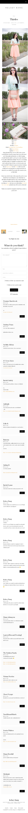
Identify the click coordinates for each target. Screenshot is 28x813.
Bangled (16, 145)
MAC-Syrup (15, 150)
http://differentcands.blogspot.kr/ (10, 761)
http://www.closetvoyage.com (9, 701)
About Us (6, 808)
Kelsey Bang (7, 22)
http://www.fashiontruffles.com (9, 681)
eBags (8, 183)
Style (14, 16)
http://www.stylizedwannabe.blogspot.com (11, 411)
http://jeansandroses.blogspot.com (10, 472)
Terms (15, 808)
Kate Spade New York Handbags (15, 147)
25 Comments (21, 22)
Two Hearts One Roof (7, 367)
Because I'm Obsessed (7, 312)
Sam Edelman (15, 149)
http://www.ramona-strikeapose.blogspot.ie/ (12, 452)
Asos (15, 142)
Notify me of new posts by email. (14, 285)
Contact (11, 808)
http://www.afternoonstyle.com (9, 741)
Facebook (10, 786)
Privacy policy (20, 808)
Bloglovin (5, 786)
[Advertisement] (14, 208)
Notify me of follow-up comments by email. (14, 280)
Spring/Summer (14, 224)
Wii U (16, 166)
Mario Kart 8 (9, 166)
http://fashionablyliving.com (8, 391)
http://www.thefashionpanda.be (9, 662)
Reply (22, 316)
